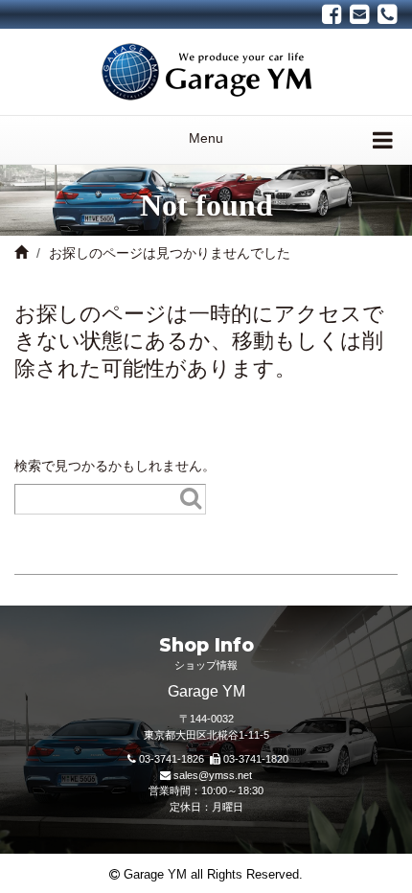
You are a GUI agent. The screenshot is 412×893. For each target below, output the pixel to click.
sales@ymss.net (212, 775)
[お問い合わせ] (360, 14)
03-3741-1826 (171, 759)
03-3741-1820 (255, 759)
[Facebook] (332, 14)
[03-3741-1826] (388, 14)
